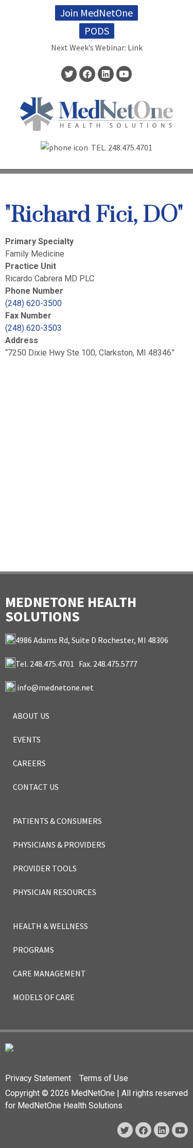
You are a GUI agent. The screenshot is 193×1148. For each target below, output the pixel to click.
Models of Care (44, 997)
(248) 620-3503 (33, 328)
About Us (31, 716)
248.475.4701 (130, 147)
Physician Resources (54, 892)
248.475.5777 (115, 664)
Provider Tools (45, 868)
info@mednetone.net (55, 687)
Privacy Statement (38, 1078)
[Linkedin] (106, 74)
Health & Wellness (50, 926)
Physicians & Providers (59, 844)
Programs (33, 949)
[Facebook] (87, 74)
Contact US (36, 787)
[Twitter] (69, 74)
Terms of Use (103, 1078)
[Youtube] (124, 74)
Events (27, 739)
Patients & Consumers (57, 821)
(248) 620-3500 (33, 303)
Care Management (49, 973)
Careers (29, 763)
